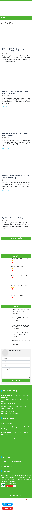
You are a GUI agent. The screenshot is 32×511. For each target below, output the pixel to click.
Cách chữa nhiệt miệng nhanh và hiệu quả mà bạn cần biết (15, 92)
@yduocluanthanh (6, 466)
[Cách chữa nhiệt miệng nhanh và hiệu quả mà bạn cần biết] (16, 78)
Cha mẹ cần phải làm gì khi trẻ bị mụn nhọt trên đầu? (21, 341)
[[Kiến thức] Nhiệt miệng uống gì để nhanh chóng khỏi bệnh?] (16, 36)
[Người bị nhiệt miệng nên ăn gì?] (16, 205)
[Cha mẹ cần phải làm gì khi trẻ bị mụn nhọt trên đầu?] (6, 343)
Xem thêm (5, 64)
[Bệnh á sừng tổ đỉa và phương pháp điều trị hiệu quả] (6, 320)
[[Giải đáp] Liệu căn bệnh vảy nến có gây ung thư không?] (6, 312)
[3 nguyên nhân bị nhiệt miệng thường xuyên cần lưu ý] (16, 120)
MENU (3, 18)
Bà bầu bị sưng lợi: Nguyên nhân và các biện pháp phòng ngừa (21, 325)
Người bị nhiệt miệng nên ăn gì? (13, 218)
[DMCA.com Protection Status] (13, 504)
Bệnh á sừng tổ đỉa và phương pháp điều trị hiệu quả (20, 318)
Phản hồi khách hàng (8, 423)
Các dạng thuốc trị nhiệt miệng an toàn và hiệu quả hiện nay (15, 177)
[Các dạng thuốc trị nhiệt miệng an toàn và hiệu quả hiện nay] (16, 162)
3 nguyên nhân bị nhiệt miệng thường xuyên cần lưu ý (15, 134)
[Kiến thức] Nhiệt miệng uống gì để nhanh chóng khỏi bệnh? (14, 50)
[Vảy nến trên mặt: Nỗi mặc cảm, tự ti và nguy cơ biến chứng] (6, 335)
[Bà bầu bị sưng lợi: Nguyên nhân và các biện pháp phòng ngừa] (6, 327)
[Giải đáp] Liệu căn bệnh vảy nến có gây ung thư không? (21, 310)
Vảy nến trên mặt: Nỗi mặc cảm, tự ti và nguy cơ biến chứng (20, 333)
